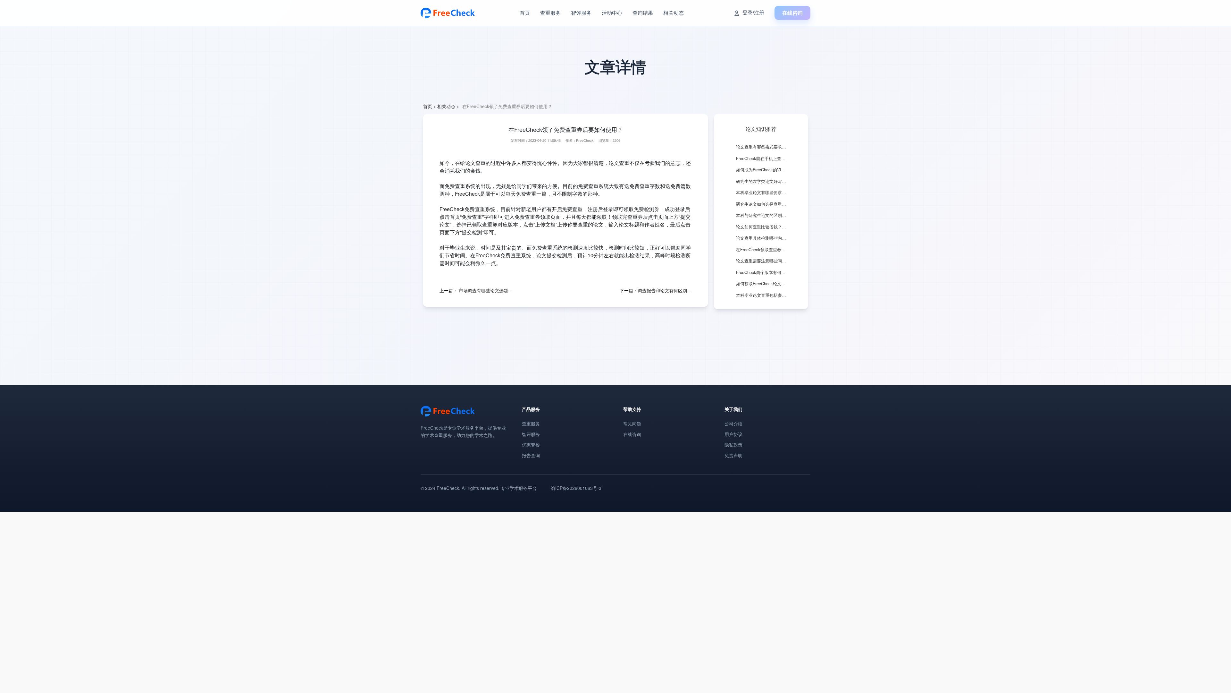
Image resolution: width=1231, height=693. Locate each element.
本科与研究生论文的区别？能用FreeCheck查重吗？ (783, 215)
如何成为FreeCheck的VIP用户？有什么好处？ (779, 170)
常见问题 (632, 423)
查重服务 (550, 12)
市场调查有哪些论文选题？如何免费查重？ (486, 290)
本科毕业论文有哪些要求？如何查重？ (771, 192)
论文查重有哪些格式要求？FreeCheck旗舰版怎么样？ (785, 147)
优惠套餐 (531, 444)
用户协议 (733, 434)
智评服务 (581, 12)
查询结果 (642, 12)
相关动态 (673, 12)
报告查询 (531, 455)
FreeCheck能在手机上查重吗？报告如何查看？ (779, 158)
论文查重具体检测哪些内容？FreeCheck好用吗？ (781, 238)
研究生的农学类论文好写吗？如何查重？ (773, 181)
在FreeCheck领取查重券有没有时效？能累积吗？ (781, 249)
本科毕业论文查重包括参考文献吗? (768, 295)
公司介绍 (733, 423)
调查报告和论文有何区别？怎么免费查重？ (664, 290)
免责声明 (733, 455)
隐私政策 (733, 444)
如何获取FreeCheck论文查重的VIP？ (770, 283)
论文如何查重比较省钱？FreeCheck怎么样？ (777, 227)
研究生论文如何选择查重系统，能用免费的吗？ (780, 204)
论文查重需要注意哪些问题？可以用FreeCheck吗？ (783, 261)
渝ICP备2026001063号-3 (576, 488)
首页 (525, 12)
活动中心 (612, 12)
